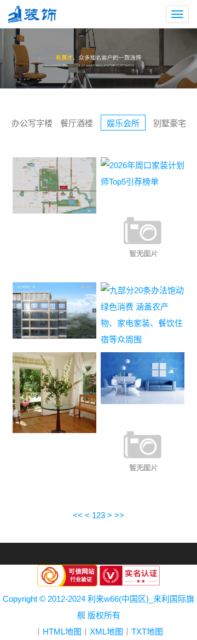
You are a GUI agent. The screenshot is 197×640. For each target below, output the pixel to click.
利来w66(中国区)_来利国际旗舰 (36, 14)
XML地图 (106, 631)
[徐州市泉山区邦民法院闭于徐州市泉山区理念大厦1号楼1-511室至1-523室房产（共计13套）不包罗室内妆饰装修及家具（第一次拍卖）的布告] (142, 449)
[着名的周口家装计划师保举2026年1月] (142, 235)
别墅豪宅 (169, 123)
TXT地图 (147, 631)
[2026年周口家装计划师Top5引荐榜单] (142, 172)
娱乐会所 (123, 123)
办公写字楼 (32, 123)
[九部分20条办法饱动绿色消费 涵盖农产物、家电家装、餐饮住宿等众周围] (142, 313)
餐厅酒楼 (76, 123)
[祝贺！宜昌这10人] (142, 377)
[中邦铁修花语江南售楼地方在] (54, 309)
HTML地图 (62, 631)
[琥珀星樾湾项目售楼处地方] (54, 184)
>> (119, 515)
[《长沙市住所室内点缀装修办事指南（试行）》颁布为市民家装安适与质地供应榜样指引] (54, 391)
